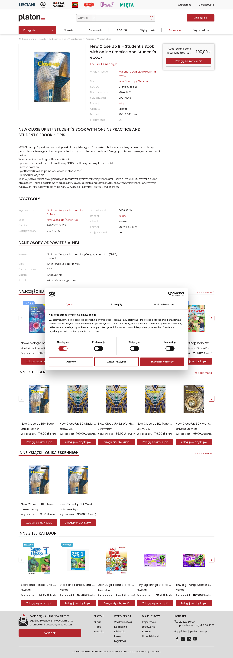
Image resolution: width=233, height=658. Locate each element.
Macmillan (104, 590)
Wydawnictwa (123, 622)
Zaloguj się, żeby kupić (188, 61)
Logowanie (148, 627)
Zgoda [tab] (69, 304)
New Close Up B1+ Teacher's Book (44, 424)
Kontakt (99, 631)
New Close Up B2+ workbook (196, 424)
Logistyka (120, 641)
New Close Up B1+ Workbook (80, 504)
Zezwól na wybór (116, 361)
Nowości (69, 30)
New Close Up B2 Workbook (117, 424)
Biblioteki (119, 631)
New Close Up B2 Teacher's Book (160, 424)
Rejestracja (149, 622)
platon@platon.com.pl (193, 631)
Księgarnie (120, 627)
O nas (97, 622)
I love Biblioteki (151, 636)
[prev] (21, 318)
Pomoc (146, 631)
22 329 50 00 (187, 622)
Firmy (117, 636)
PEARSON (26, 590)
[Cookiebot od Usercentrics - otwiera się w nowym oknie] (170, 294)
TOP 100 (122, 30)
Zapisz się (50, 633)
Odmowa (71, 361)
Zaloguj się (200, 18)
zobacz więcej (203, 292)
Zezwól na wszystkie (162, 361)
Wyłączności (148, 30)
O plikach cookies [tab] (164, 304)
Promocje (175, 30)
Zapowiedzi (95, 30)
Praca (97, 627)
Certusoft (155, 651)
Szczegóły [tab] (116, 304)
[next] (211, 318)
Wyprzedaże (201, 30)
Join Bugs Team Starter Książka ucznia (125, 585)
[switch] (98, 348)
